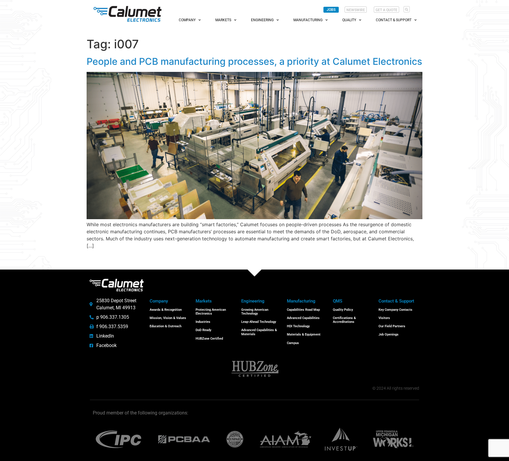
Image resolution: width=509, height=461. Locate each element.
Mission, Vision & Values (168, 318)
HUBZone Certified (209, 339)
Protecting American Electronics (211, 311)
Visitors (384, 318)
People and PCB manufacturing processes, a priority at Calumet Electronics (254, 61)
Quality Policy (343, 310)
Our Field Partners (392, 326)
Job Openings (389, 334)
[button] (407, 9)
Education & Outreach (165, 326)
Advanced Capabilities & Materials (259, 332)
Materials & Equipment (303, 334)
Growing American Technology (254, 311)
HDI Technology (298, 326)
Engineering (262, 20)
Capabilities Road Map (303, 310)
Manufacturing (308, 20)
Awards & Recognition (166, 310)
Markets (223, 20)
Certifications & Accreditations (344, 320)
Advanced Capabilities (303, 318)
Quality (349, 20)
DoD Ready (203, 330)
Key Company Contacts (395, 310)
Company (187, 20)
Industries (203, 322)
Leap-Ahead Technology (258, 322)
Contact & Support (394, 20)
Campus (293, 343)
